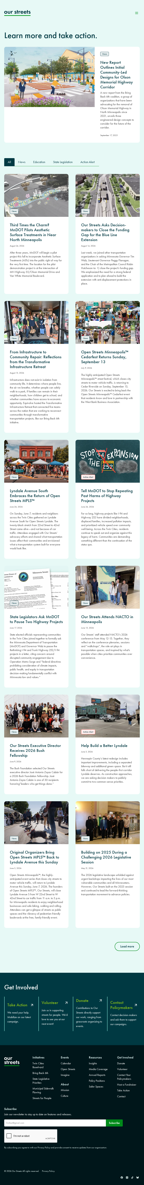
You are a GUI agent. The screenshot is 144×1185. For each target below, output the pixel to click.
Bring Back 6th (40, 1073)
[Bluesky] (137, 1177)
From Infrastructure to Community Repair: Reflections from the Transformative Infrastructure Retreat (35, 359)
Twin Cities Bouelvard (38, 1065)
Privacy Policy (48, 1171)
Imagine (65, 1075)
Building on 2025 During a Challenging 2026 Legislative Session (106, 857)
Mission (65, 1090)
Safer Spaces (96, 1086)
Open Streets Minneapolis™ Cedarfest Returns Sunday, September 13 (104, 356)
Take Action (123, 1090)
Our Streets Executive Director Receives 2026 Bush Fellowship (35, 750)
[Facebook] (121, 1177)
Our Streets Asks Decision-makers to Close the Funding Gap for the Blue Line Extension (105, 232)
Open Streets (68, 1069)
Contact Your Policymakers (124, 1076)
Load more (127, 946)
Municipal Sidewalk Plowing (43, 1090)
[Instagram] (127, 1177)
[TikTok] (132, 1177)
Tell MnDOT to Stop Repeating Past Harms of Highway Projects (107, 495)
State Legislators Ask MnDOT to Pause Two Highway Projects (36, 619)
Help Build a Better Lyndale (104, 745)
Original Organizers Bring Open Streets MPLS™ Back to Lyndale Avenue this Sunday (34, 857)
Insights (93, 1063)
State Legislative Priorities (41, 1080)
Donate (121, 1063)
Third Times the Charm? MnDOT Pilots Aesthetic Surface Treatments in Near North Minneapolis (33, 232)
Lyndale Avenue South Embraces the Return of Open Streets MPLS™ (35, 495)
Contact (121, 1096)
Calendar (66, 1063)
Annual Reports (97, 1075)
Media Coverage (98, 1069)
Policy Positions (97, 1080)
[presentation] (36, 195)
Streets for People (41, 1098)
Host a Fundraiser (126, 1084)
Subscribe (114, 1123)
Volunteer (122, 1069)
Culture (64, 1095)
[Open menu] (136, 13)
